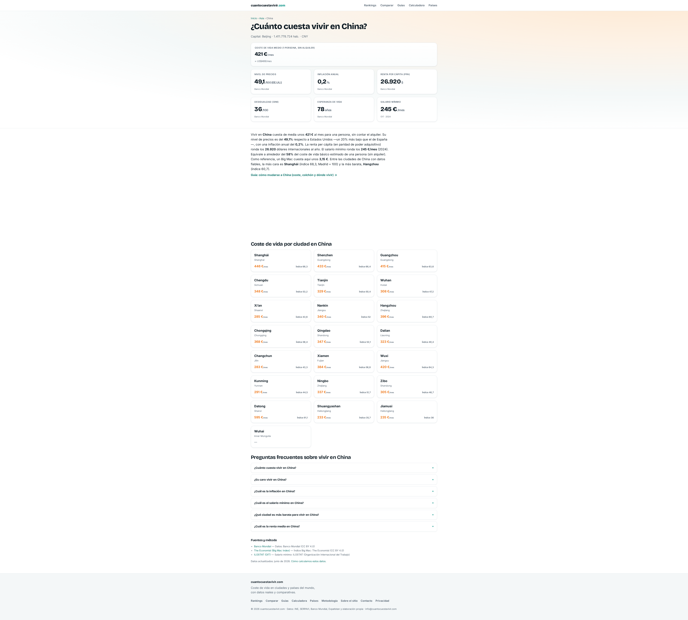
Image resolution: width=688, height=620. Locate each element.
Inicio (254, 18)
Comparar (386, 5)
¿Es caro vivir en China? (270, 479)
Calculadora (417, 5)
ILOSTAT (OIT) (262, 554)
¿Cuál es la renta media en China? (277, 526)
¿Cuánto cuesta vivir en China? (275, 467)
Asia (261, 18)
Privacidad (382, 600)
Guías (401, 5)
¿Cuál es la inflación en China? (274, 491)
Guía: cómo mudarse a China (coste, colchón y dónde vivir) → (294, 175)
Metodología (330, 600)
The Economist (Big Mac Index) (272, 550)
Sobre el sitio (349, 600)
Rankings (370, 5)
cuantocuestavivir (268, 5)
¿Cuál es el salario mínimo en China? (279, 503)
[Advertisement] (344, 209)
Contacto (366, 600)
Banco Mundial (262, 546)
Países (433, 5)
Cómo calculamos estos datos (308, 561)
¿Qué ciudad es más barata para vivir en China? (286, 514)
